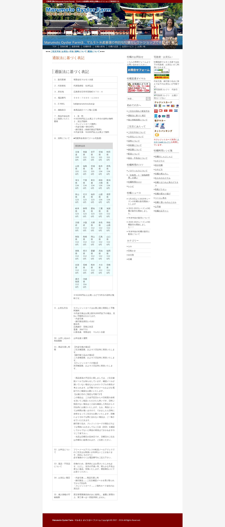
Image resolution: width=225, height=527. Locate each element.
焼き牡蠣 (159, 165)
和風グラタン (161, 189)
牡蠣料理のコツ (135, 182)
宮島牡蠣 (64, 46)
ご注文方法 (55, 51)
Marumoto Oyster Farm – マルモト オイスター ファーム (76, 520)
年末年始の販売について (139, 218)
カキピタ (159, 169)
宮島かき (132, 250)
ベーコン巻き (161, 198)
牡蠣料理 (87, 46)
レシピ (131, 186)
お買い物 (141, 46)
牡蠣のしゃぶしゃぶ (163, 156)
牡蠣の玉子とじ (161, 211)
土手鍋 (158, 206)
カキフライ (160, 161)
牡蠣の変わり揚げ (162, 193)
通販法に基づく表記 (137, 115)
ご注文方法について (137, 132)
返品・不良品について (138, 158)
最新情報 (76, 46)
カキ (130, 246)
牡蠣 (130, 259)
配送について (94, 51)
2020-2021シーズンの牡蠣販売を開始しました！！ (139, 224)
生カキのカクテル (162, 178)
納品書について (135, 149)
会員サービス (128, 46)
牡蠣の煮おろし (161, 173)
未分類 (131, 255)
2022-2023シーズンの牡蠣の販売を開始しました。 (139, 211)
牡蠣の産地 (100, 46)
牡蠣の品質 (113, 46)
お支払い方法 (67, 51)
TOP (54, 46)
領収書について (135, 145)
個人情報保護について (138, 120)
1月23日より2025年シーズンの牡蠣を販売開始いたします (139, 201)
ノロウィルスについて (138, 170)
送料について (81, 51)
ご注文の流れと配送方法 (138, 111)
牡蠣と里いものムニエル (165, 202)
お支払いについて (136, 136)
